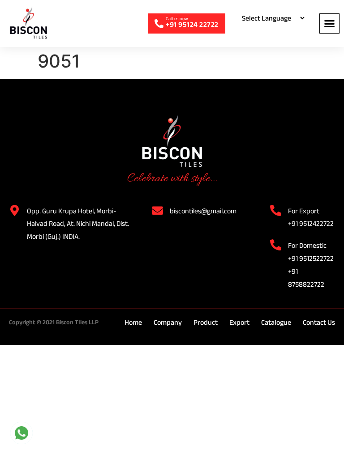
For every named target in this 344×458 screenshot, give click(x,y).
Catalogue (276, 322)
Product (206, 322)
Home (133, 322)
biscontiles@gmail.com (203, 211)
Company (168, 322)
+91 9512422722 (311, 223)
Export (239, 322)
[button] (329, 23)
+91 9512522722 (311, 258)
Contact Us (319, 322)
